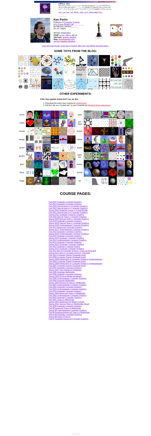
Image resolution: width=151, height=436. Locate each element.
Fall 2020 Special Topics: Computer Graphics (68, 217)
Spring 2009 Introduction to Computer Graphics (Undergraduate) (75, 259)
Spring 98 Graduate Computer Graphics (65, 315)
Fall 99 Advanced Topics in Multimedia (65, 308)
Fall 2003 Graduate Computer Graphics (65, 291)
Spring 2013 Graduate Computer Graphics (66, 244)
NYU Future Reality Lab (64, 24)
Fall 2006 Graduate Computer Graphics (65, 274)
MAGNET (67, 33)
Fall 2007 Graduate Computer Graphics (65, 268)
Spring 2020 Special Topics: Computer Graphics (69, 219)
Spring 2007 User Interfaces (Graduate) (65, 270)
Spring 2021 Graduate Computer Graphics (66, 215)
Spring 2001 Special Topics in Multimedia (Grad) (69, 304)
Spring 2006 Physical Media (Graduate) (65, 276)
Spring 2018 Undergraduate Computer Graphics (69, 225)
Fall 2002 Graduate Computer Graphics (65, 298)
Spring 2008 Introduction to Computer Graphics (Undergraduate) (75, 264)
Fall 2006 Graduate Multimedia (62, 272)
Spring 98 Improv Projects (59, 317)
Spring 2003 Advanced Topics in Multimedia (67, 293)
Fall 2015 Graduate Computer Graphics (65, 236)
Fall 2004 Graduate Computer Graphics (65, 287)
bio (58, 41)
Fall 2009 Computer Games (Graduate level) (67, 257)
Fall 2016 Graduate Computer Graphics (65, 232)
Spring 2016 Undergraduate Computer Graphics (69, 234)
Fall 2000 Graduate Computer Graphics (65, 306)
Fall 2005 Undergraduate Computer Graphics (67, 278)
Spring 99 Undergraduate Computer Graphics (68, 310)
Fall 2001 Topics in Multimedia (61, 300)
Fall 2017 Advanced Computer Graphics (65, 227)
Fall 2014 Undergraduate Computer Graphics (67, 240)
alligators (72, 41)
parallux (73, 37)
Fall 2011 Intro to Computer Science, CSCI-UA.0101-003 (72, 251)
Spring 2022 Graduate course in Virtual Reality (68, 210)
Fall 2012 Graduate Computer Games (64, 247)
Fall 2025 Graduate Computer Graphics (65, 202)
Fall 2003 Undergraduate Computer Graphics (67, 289)
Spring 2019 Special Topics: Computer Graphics (69, 223)
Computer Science (72, 22)
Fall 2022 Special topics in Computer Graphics (68, 208)
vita (55, 41)
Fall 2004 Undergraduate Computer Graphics (67, 285)
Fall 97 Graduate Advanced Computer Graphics (68, 319)
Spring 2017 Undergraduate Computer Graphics (69, 230)
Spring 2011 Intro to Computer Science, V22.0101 (69, 253)
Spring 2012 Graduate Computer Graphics (66, 249)
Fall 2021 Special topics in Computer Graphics (68, 213)
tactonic (66, 37)
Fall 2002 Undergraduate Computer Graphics (67, 295)
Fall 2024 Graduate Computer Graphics (65, 204)
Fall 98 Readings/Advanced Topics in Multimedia (69, 312)
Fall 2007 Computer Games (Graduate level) (67, 266)
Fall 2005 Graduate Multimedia (62, 281)
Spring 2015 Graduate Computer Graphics (66, 238)
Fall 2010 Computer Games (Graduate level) (67, 255)
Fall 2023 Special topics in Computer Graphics (68, 206)
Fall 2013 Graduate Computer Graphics (65, 242)
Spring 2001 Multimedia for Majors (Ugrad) (66, 302)
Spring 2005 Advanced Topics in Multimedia (67, 283)
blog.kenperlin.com (67, 39)
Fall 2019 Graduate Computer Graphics (65, 221)
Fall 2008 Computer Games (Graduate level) (67, 261)
